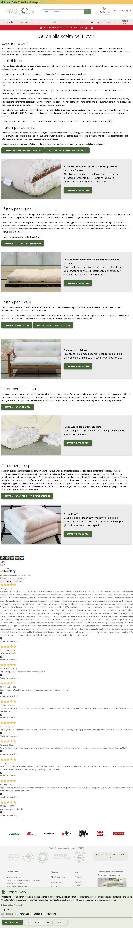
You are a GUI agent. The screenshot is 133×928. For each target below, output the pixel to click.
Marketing (51, 913)
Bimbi (55, 22)
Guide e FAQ (96, 22)
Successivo (18, 581)
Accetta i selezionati (38, 922)
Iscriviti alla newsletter (111, 871)
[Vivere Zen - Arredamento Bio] (20, 10)
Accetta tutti (12, 922)
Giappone (24, 22)
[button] (87, 11)
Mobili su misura (58, 877)
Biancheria (40, 22)
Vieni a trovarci (57, 882)
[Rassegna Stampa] (14, 834)
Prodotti (78, 877)
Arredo (10, 22)
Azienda (112, 22)
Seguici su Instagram (109, 875)
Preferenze (24, 913)
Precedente (6, 581)
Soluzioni (79, 22)
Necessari (9, 913)
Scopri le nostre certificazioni (110, 854)
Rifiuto (60, 922)
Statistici (38, 913)
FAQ (76, 872)
